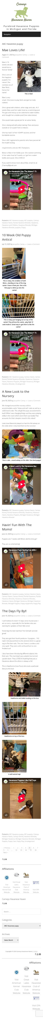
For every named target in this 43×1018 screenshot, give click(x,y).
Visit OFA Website (36, 891)
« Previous (6, 848)
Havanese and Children (10, 225)
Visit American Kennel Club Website (7, 888)
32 (16, 850)
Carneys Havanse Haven (32, 594)
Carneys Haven (29, 377)
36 (35, 850)
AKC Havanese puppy (16, 220)
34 (26, 850)
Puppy (24, 227)
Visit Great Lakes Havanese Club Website (16, 887)
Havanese (34, 223)
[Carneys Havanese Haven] (21, 20)
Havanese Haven (7, 601)
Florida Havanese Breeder (22, 223)
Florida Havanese (29, 596)
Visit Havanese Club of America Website (26, 887)
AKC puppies (28, 220)
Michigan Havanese (26, 382)
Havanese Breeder (24, 225)
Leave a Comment (33, 244)
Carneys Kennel (18, 596)
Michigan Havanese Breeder (25, 839)
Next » (5, 852)
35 (31, 850)
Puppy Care (12, 841)
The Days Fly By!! (14, 611)
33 (21, 850)
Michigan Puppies (14, 603)
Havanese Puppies (13, 382)
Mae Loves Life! (13, 50)
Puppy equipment (27, 603)
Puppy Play (37, 603)
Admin (36, 951)
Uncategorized (20, 384)
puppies (18, 227)
